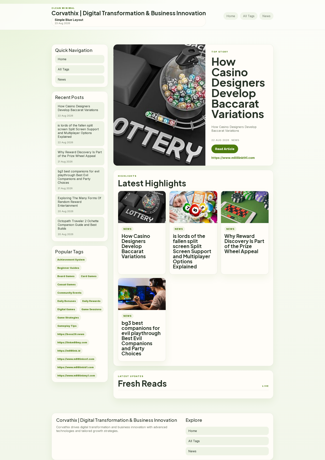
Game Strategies (68, 317)
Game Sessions (91, 309)
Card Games (88, 276)
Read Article (224, 149)
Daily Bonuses (66, 300)
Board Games (65, 276)
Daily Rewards (91, 300)
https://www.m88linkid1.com (75, 367)
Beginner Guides (68, 267)
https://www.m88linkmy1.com (76, 375)
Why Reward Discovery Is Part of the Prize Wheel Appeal (244, 243)
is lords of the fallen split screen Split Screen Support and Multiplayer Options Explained (192, 251)
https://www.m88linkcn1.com (75, 358)
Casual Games (66, 284)
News (266, 16)
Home (230, 16)
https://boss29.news (70, 334)
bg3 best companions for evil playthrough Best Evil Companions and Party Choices (141, 338)
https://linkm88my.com (72, 342)
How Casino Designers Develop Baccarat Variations (135, 246)
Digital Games (66, 309)
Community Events (69, 292)
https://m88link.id (68, 350)
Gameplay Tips (67, 325)
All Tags (248, 16)
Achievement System (71, 259)
